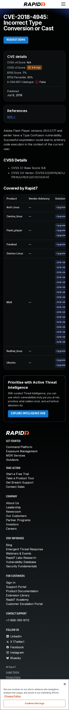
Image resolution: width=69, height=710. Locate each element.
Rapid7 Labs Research (21, 557)
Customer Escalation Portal (24, 604)
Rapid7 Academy (17, 599)
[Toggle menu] (63, 4)
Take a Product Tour (20, 478)
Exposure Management (21, 451)
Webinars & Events (18, 553)
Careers (11, 528)
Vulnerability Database (21, 562)
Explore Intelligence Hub (28, 413)
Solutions (12, 460)
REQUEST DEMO (16, 40)
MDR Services (15, 455)
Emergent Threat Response (24, 549)
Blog (9, 545)
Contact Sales (15, 486)
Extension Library (18, 595)
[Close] (65, 684)
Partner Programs (18, 520)
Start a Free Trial (17, 474)
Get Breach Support (19, 482)
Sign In (10, 582)
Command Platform (19, 447)
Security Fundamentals (21, 566)
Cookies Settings (34, 703)
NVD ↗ (11, 116)
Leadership (13, 507)
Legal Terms (12, 672)
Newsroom (13, 511)
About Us (12, 503)
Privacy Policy (13, 677)
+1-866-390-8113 (17, 620)
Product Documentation (22, 591)
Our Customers (16, 516)
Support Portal (16, 587)
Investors (12, 524)
